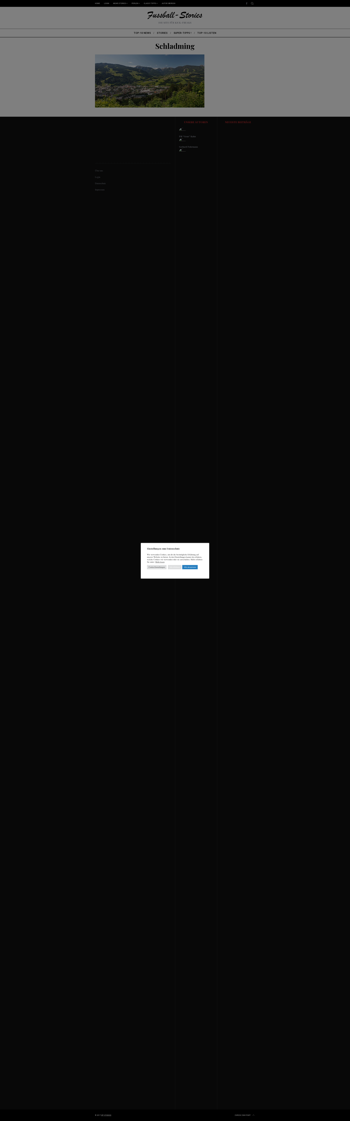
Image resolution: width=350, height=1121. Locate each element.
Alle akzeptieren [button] (190, 567)
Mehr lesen (159, 562)
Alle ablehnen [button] (175, 567)
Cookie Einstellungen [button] (157, 567)
